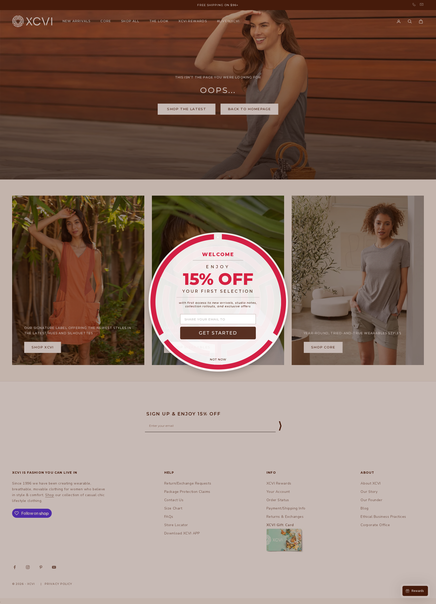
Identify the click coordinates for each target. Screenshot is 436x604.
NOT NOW (218, 359)
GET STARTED (218, 333)
